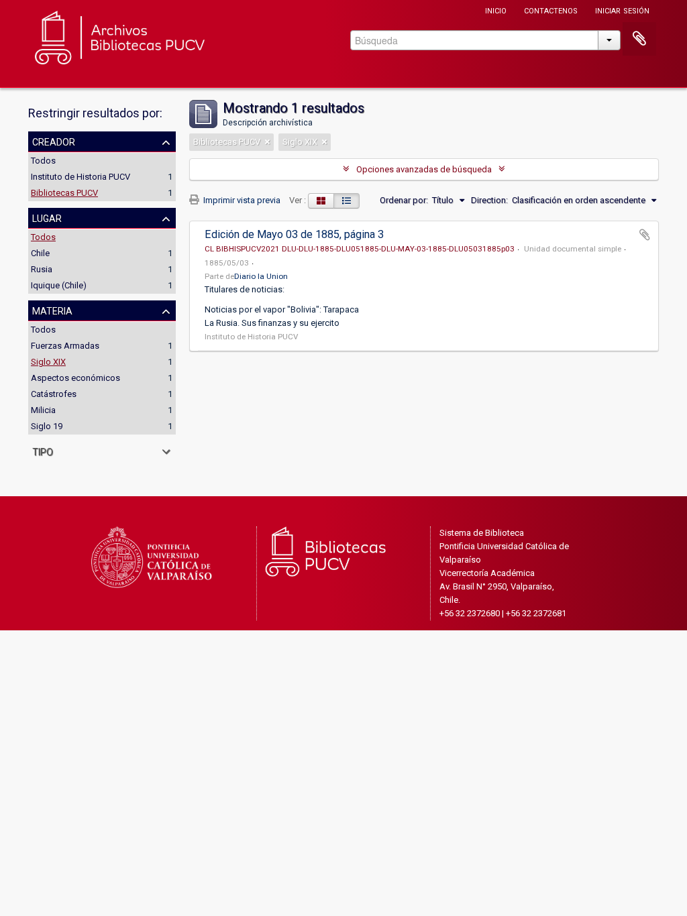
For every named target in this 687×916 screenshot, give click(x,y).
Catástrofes (53, 394)
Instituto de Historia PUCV (80, 177)
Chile (40, 253)
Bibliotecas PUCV (64, 193)
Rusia (41, 269)
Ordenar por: (404, 200)
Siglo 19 (46, 426)
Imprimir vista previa (240, 200)
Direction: (489, 200)
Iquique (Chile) (59, 285)
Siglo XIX (48, 362)
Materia (52, 310)
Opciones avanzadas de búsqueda (424, 169)
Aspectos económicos (75, 378)
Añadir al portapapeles (644, 234)
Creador (53, 141)
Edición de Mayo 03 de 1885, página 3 (294, 234)
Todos (43, 161)
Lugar (47, 217)
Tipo (42, 451)
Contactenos (551, 9)
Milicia (43, 410)
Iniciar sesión (622, 9)
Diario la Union (261, 276)
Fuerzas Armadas (65, 346)
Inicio (496, 9)
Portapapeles (639, 39)
